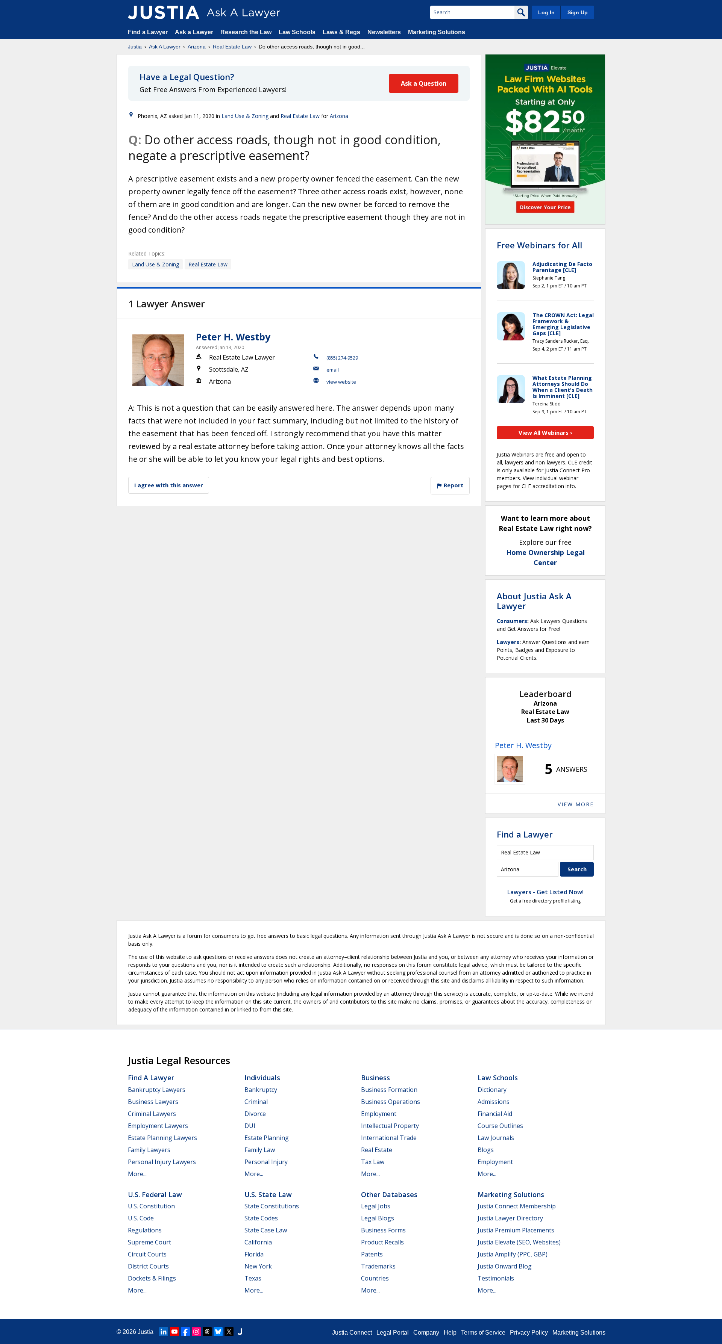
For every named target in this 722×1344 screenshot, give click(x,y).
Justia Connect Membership (517, 1206)
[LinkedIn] (163, 1331)
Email (332, 369)
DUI (249, 1126)
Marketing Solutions (436, 32)
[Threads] (207, 1331)
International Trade (389, 1138)
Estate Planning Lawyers (162, 1138)
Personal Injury (266, 1162)
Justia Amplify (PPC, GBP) (513, 1254)
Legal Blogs (377, 1218)
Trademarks (378, 1266)
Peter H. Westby (233, 336)
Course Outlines (500, 1126)
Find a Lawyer (148, 32)
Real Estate (376, 1150)
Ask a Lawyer (195, 32)
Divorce (255, 1114)
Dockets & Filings (152, 1278)
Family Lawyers (149, 1150)
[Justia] (163, 12)
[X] (229, 1331)
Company (426, 1332)
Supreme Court (149, 1242)
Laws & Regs (341, 32)
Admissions (494, 1102)
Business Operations (390, 1102)
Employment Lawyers (158, 1126)
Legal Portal (392, 1332)
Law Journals (496, 1138)
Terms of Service (483, 1332)
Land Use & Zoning (244, 115)
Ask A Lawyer (164, 47)
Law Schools (297, 32)
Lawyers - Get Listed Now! (545, 892)
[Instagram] (196, 1331)
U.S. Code (141, 1218)
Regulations (145, 1230)
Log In (546, 12)
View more (576, 804)
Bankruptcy (260, 1089)
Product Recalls (382, 1242)
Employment (378, 1114)
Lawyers (508, 642)
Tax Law (372, 1162)
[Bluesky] (218, 1331)
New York (258, 1266)
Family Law (259, 1150)
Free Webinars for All (539, 245)
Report (453, 485)
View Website (341, 381)
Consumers (512, 620)
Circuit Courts (147, 1254)
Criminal (256, 1102)
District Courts (148, 1266)
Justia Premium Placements (516, 1230)
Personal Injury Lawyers (162, 1162)
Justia (135, 47)
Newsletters (384, 32)
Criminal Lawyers (152, 1114)
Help (450, 1332)
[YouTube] (174, 1331)
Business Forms (383, 1230)
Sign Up (577, 12)
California (258, 1242)
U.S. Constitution (151, 1206)
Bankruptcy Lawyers (156, 1089)
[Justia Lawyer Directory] (239, 1331)
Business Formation (389, 1089)
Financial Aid (495, 1114)
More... (137, 1174)
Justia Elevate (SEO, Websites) (519, 1242)
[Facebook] (185, 1331)
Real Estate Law (232, 47)
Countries (375, 1278)
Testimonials (496, 1278)
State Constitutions (271, 1206)
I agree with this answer (168, 485)
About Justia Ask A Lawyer (534, 600)
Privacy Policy (529, 1332)
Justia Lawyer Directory (510, 1218)
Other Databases (389, 1194)
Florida (254, 1254)
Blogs (486, 1150)
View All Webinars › (545, 432)
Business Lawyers (153, 1102)
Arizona (197, 47)
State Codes (261, 1218)
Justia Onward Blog (505, 1266)
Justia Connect (352, 1332)
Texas (252, 1278)
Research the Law (246, 32)
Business (375, 1077)
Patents (372, 1254)
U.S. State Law (268, 1194)
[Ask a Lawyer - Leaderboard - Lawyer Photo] (510, 769)
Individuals (262, 1077)
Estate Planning (266, 1138)
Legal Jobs (375, 1206)
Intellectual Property (390, 1126)
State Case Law (265, 1230)
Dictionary (492, 1089)
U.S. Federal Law (155, 1194)
